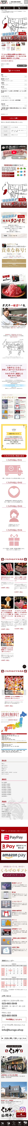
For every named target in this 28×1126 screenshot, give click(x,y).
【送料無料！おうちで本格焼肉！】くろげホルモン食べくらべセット (7, 649)
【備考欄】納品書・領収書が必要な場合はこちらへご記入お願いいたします (13, 108)
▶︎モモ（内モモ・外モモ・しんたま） (10, 772)
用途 (2, 74)
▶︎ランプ (4, 770)
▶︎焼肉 (3, 804)
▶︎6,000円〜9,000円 (6, 786)
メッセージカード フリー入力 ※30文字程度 (10, 100)
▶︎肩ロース (4, 768)
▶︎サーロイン (4, 765)
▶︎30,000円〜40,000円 (6, 794)
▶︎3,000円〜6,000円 (6, 784)
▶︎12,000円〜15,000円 (6, 789)
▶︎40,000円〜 (4, 796)
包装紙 (3, 83)
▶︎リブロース (4, 767)
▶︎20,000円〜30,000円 (6, 792)
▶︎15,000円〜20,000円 (6, 791)
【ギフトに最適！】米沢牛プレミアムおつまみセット (20, 578)
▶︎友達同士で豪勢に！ (6, 815)
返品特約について (4, 114)
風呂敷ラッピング (5, 79)
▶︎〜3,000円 (4, 782)
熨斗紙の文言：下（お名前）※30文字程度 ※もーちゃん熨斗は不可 (14, 91)
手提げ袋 (3, 104)
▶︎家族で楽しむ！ (5, 811)
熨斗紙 (3, 87)
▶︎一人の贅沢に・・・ (6, 810)
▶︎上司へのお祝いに (6, 816)
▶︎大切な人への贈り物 (6, 813)
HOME (2, 10)
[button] (25, 692)
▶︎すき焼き (4, 806)
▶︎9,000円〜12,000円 (6, 787)
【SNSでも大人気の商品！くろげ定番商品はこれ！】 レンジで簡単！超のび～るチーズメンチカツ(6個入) (7, 614)
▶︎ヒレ (3, 763)
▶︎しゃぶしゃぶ (5, 808)
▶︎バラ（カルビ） (5, 774)
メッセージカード (5, 96)
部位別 (5, 10)
